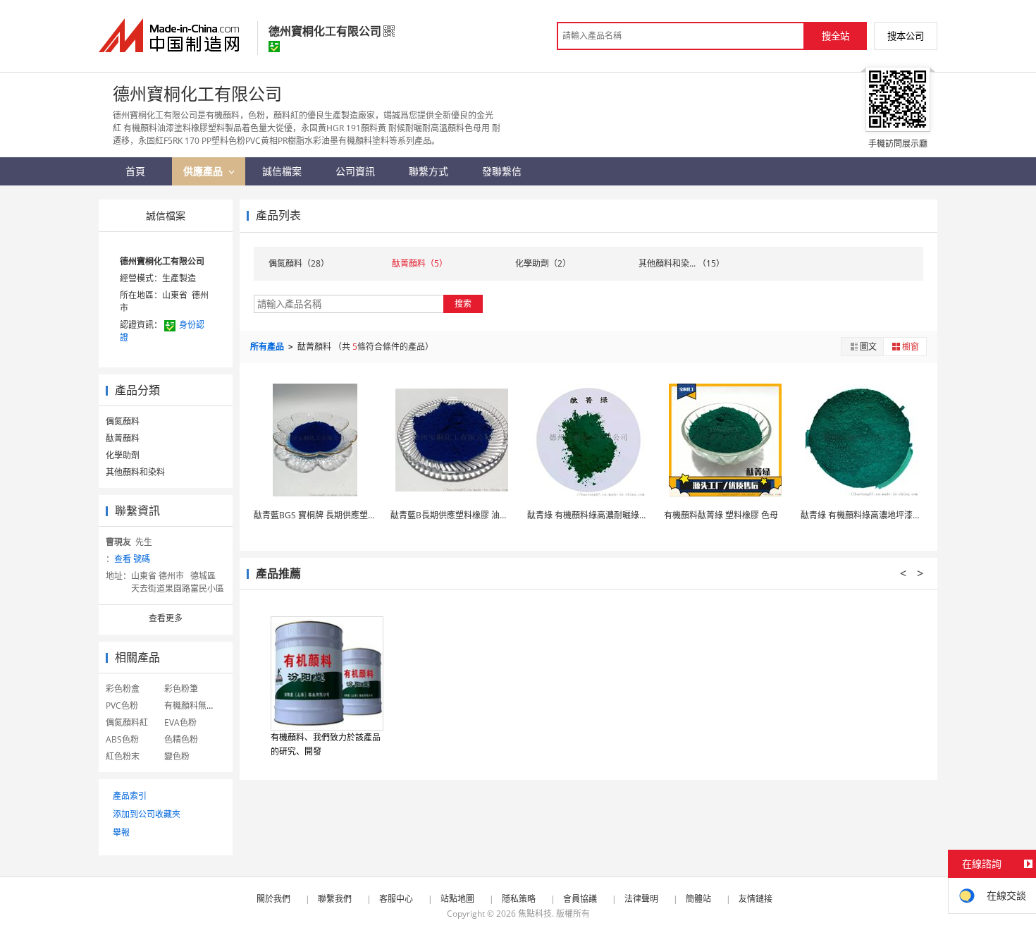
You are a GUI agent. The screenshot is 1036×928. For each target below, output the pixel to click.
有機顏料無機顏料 (198, 706)
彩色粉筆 (181, 689)
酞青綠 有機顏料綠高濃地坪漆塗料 (865, 515)
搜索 (463, 304)
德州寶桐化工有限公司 (162, 261)
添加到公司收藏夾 (146, 814)
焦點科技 (535, 914)
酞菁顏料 (123, 438)
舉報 (121, 832)
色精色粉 (181, 739)
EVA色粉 (180, 722)
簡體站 (698, 899)
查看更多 (166, 618)
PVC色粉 (122, 706)
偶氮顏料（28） (299, 263)
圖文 (868, 347)
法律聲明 (641, 899)
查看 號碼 (132, 559)
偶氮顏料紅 (127, 722)
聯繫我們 (335, 899)
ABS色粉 (122, 739)
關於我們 (273, 899)
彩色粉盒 (123, 689)
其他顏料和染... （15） (681, 263)
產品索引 (130, 796)
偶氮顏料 (123, 421)
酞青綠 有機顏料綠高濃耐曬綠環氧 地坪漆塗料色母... (625, 515)
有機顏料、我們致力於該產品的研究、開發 (326, 744)
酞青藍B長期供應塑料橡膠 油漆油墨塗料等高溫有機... (490, 515)
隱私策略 (519, 899)
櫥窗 (910, 347)
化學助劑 (123, 455)
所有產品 (268, 347)
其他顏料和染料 (135, 472)
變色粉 (177, 756)
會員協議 (580, 899)
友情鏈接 (755, 899)
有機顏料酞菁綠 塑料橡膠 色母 (721, 515)
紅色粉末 (123, 756)
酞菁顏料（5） (420, 263)
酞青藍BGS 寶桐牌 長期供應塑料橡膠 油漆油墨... (345, 515)
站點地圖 (457, 899)
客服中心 (396, 899)
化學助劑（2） (543, 263)
